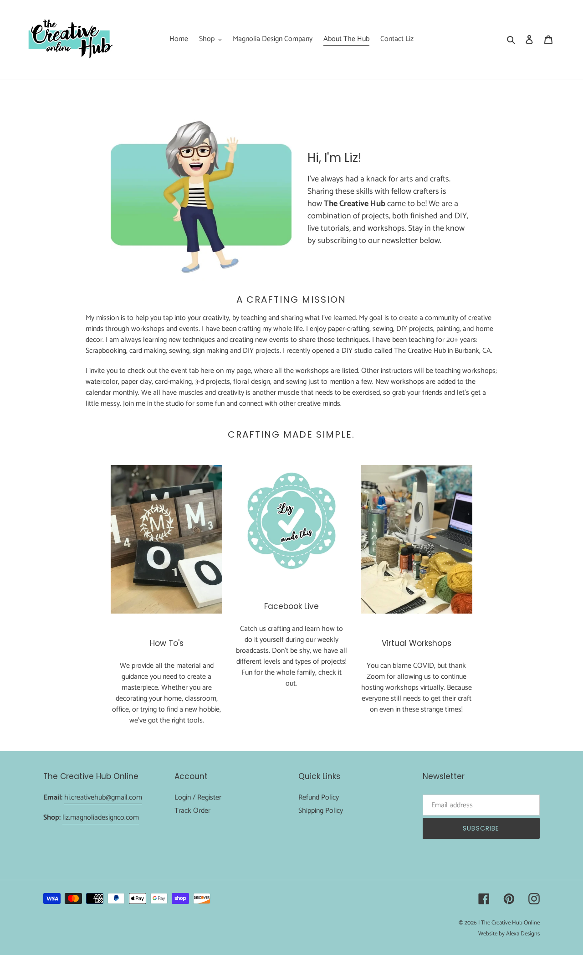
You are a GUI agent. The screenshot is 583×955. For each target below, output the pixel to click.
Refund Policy (318, 797)
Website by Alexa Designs (509, 934)
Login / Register (197, 797)
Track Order (192, 811)
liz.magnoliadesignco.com (100, 817)
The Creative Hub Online (510, 923)
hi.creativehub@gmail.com (103, 797)
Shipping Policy (320, 811)
